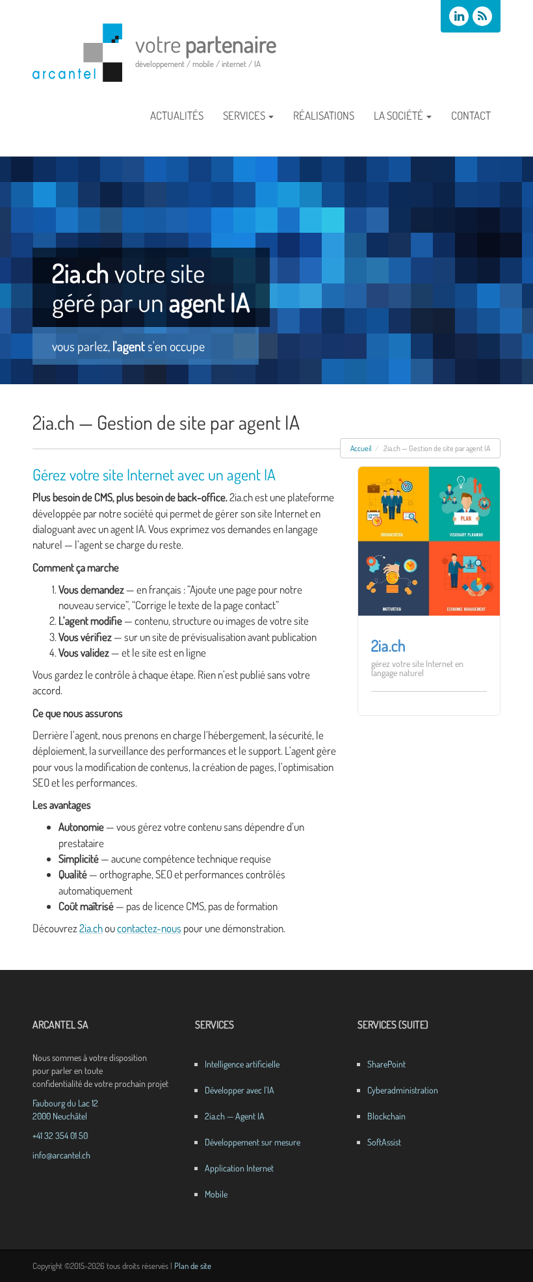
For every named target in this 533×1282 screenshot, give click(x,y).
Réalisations (323, 115)
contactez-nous (149, 928)
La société (398, 115)
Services (244, 115)
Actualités (176, 115)
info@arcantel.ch (61, 1154)
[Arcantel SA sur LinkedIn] (459, 16)
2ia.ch (91, 928)
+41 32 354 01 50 (60, 1135)
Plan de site (192, 1266)
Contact (471, 115)
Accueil (361, 448)
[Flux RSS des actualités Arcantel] (482, 16)
